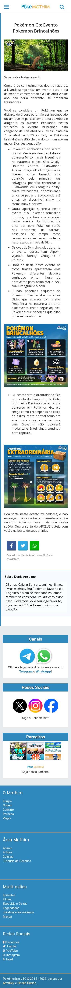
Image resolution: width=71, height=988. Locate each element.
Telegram (26, 671)
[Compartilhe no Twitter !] (23, 545)
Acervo (7, 848)
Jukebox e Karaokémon (18, 912)
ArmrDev (8, 983)
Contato (8, 809)
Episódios (9, 895)
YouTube (11, 950)
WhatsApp (43, 671)
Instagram (12, 955)
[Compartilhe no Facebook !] (11, 545)
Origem (7, 805)
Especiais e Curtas (15, 903)
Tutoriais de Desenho (17, 861)
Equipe (7, 801)
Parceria (8, 814)
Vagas (7, 818)
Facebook (12, 942)
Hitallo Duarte (27, 983)
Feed (9, 959)
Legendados (11, 908)
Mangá (7, 916)
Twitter (11, 946)
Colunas (8, 856)
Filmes (7, 899)
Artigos (7, 852)
